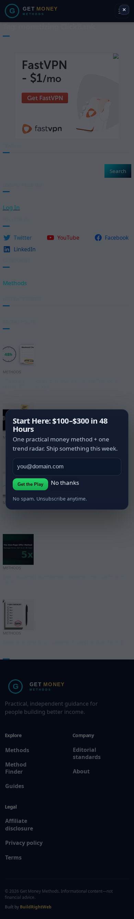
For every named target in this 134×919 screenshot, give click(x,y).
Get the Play (30, 484)
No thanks (65, 483)
